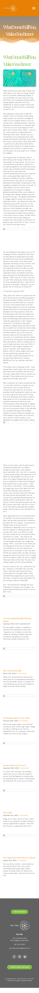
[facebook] (14, 957)
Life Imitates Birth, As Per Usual (16, 718)
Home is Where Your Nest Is (14, 765)
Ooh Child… (8, 812)
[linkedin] (25, 957)
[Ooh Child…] (19, 799)
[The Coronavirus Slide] (19, 657)
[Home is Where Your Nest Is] (19, 752)
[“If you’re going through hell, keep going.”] (19, 605)
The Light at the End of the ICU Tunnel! (19, 857)
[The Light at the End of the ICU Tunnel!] (19, 844)
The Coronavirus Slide (12, 670)
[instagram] (19, 957)
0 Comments (21, 673)
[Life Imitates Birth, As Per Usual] (19, 705)
